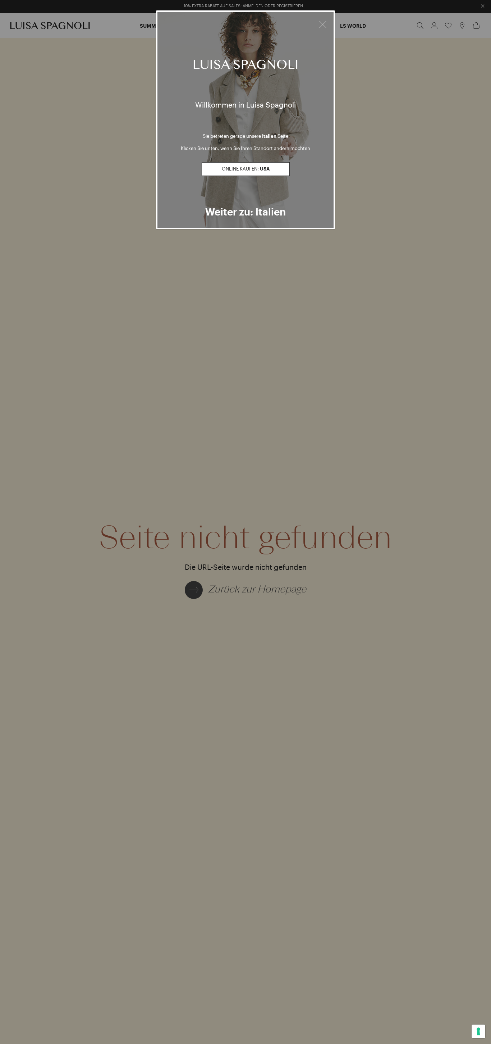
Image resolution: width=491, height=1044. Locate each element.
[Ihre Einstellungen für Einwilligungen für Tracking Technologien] (478, 1031)
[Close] (322, 23)
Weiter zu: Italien (245, 211)
